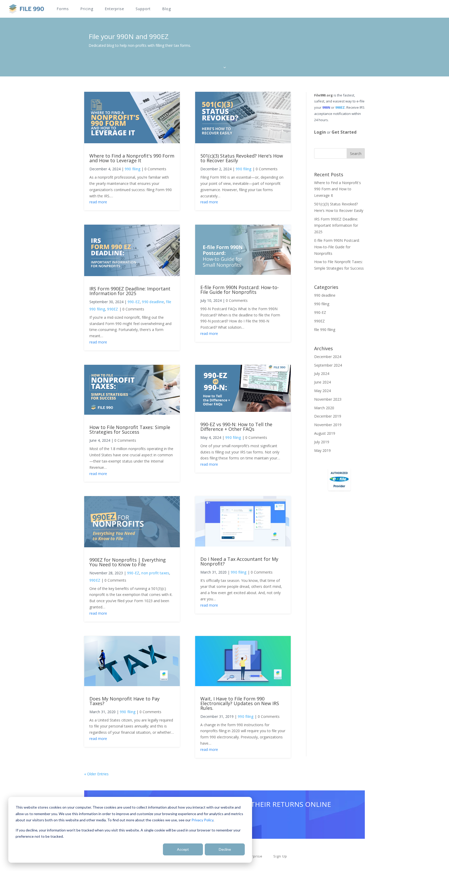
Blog (166, 9)
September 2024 (328, 365)
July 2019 (321, 441)
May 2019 (322, 450)
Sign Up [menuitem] (280, 856)
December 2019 (327, 416)
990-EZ (134, 301)
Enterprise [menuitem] (252, 856)
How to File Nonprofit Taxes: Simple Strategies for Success (129, 429)
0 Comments (155, 168)
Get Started (344, 132)
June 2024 (322, 382)
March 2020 (324, 407)
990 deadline (153, 301)
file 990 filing (324, 329)
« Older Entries (96, 774)
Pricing (86, 9)
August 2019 (324, 433)
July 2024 (321, 373)
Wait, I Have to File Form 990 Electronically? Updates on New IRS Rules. (239, 703)
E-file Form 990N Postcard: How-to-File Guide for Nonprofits (239, 289)
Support (143, 9)
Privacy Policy (202, 820)
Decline (225, 849)
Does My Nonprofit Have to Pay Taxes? (124, 701)
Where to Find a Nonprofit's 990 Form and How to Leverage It (131, 158)
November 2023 (327, 399)
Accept (183, 849)
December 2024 (327, 356)
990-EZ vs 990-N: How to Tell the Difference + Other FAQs (236, 426)
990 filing (132, 168)
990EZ (112, 309)
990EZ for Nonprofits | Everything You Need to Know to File (127, 562)
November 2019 (327, 424)
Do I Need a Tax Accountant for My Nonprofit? (239, 561)
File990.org (323, 95)
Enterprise (114, 9)
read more (98, 201)
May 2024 (322, 390)
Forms (63, 9)
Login (320, 132)
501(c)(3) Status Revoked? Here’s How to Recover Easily (241, 158)
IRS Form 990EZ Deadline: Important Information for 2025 (129, 290)
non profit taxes (155, 572)
